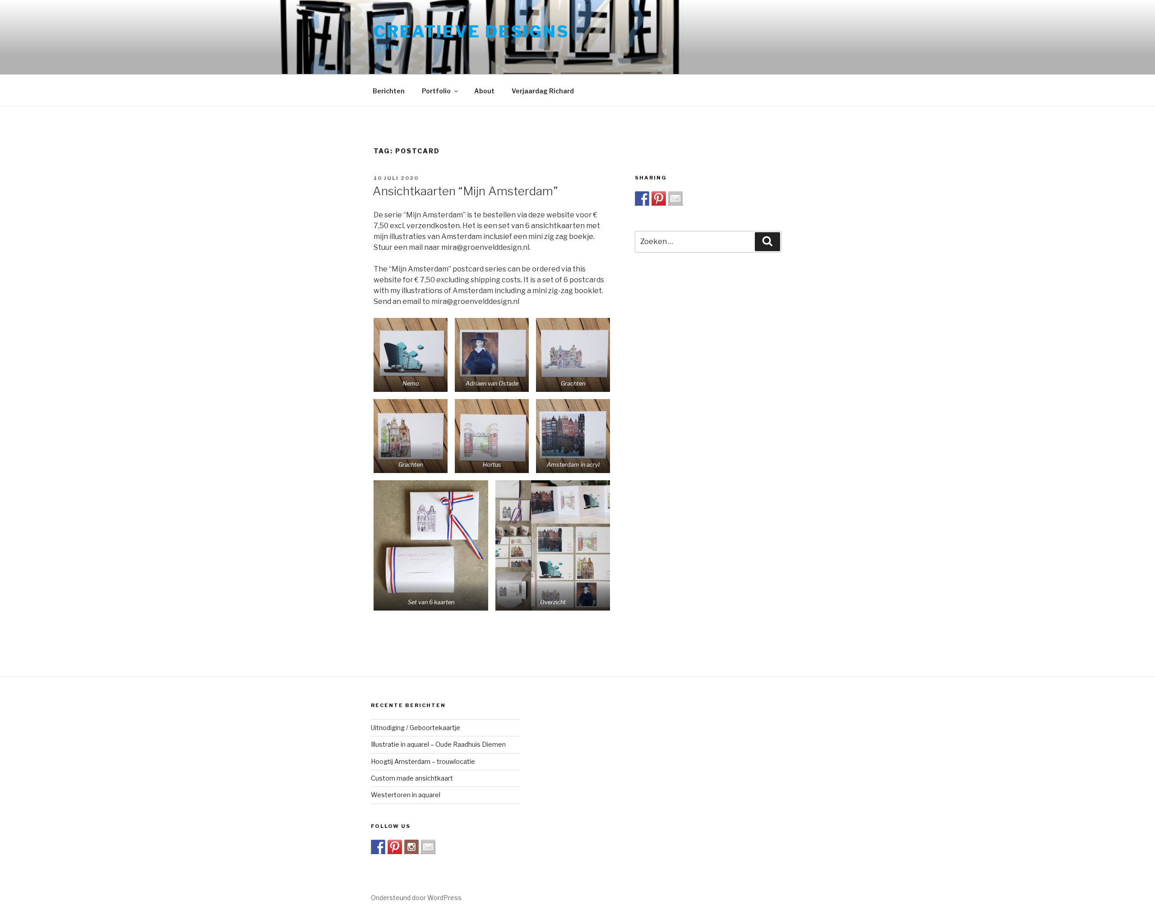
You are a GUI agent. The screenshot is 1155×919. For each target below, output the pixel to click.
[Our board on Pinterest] (395, 847)
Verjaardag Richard (543, 91)
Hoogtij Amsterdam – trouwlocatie (423, 761)
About (484, 91)
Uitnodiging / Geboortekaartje (415, 727)
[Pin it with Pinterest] (658, 198)
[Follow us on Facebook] (378, 847)
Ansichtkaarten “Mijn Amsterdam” (465, 191)
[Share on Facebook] (642, 198)
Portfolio (436, 91)
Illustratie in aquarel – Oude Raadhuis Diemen (438, 744)
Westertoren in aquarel (405, 795)
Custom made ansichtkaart (412, 778)
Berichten (389, 91)
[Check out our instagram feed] (411, 847)
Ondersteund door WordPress (416, 897)
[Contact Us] (428, 847)
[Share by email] (675, 198)
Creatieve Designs (471, 31)
